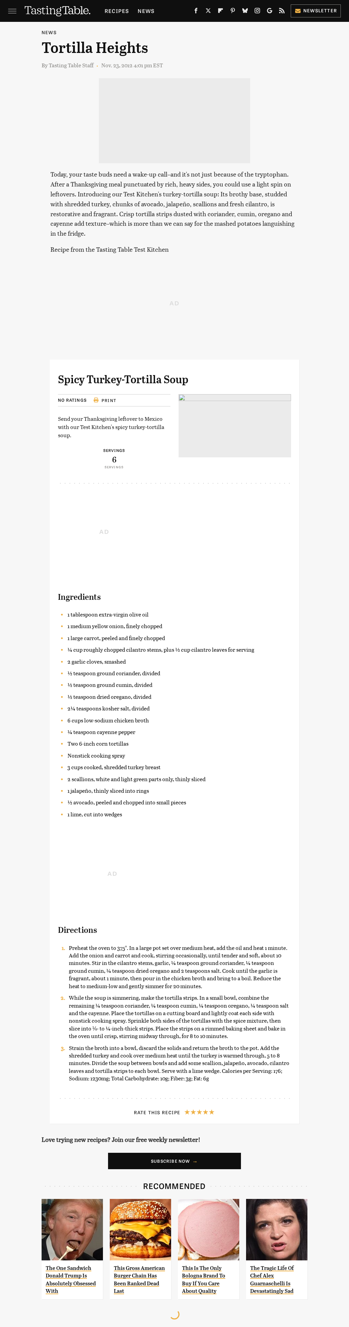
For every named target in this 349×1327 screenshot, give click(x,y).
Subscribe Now (170, 1161)
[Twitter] (208, 12)
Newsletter (320, 10)
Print (109, 400)
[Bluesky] (245, 12)
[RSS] (281, 12)
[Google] (269, 12)
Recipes (117, 11)
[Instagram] (257, 12)
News (146, 11)
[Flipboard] (220, 12)
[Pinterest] (232, 12)
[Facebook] (196, 12)
